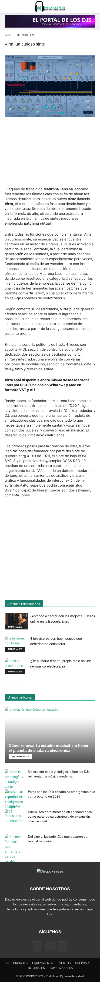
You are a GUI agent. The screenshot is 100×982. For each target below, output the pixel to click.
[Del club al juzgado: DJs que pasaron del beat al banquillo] (14, 849)
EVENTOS (64, 963)
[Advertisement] (50, 152)
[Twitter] (62, 946)
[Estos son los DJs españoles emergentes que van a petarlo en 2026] (14, 801)
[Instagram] (50, 945)
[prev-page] (7, 683)
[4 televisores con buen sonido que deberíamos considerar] (16, 644)
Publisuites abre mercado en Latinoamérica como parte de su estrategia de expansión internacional (60, 816)
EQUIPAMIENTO (20, 757)
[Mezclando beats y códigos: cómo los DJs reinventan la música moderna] (14, 789)
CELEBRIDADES (17, 963)
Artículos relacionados (23, 604)
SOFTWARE (83, 963)
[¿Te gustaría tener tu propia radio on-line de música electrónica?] (16, 666)
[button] (7, 6)
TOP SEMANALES (61, 968)
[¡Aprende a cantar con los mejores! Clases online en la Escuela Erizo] (16, 621)
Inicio (8, 35)
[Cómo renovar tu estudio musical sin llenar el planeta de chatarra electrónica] (50, 735)
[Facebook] (37, 946)
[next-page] (15, 683)
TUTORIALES (25, 35)
